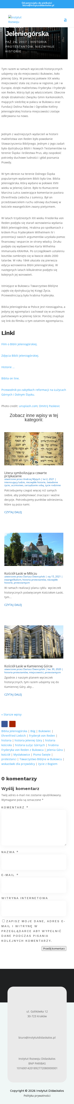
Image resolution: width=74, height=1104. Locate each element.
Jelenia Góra (55, 750)
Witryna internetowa (24, 898)
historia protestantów (34, 579)
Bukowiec (44, 731)
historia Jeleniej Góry (28, 740)
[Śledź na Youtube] (12, 724)
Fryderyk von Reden (42, 735)
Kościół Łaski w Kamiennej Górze (28, 666)
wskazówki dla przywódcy (18, 764)
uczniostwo (17, 485)
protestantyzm (22, 582)
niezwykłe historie (36, 482)
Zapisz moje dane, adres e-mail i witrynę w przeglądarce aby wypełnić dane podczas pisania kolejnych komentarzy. (33, 931)
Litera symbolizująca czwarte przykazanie (25, 474)
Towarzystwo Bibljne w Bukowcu (41, 759)
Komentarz (15, 807)
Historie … (8, 367)
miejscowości (36, 672)
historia (6, 740)
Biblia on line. (10, 378)
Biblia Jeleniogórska (14, 731)
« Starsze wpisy (11, 714)
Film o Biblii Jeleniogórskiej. (19, 344)
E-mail (10, 875)
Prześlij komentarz (54, 948)
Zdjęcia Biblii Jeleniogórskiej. (20, 355)
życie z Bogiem (47, 764)
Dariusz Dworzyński (34, 576)
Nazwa (10, 852)
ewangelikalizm (12, 579)
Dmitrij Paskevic (49, 406)
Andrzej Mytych (31, 479)
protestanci (8, 759)
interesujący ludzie (14, 482)
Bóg (32, 731)
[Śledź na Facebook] (4, 724)
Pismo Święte (42, 754)
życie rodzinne (53, 485)
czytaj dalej (13, 512)
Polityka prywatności (37, 1095)
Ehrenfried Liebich (13, 735)
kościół (5, 754)
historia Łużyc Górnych (30, 745)
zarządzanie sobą (34, 485)
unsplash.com (28, 406)
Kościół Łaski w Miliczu (20, 573)
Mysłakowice (21, 754)
